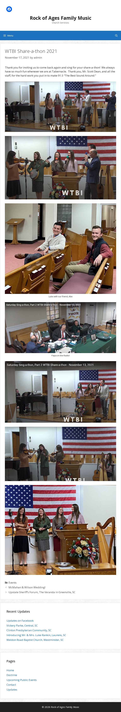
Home (10, 670)
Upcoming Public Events (21, 680)
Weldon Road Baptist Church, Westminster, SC (34, 640)
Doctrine (11, 675)
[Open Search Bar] (116, 35)
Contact (11, 684)
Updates (11, 689)
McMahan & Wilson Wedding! (27, 587)
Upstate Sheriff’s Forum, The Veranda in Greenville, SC (42, 592)
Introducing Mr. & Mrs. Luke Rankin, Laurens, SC (36, 635)
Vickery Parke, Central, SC (22, 625)
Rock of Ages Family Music (60, 18)
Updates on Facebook (20, 620)
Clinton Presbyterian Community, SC (28, 630)
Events (13, 582)
